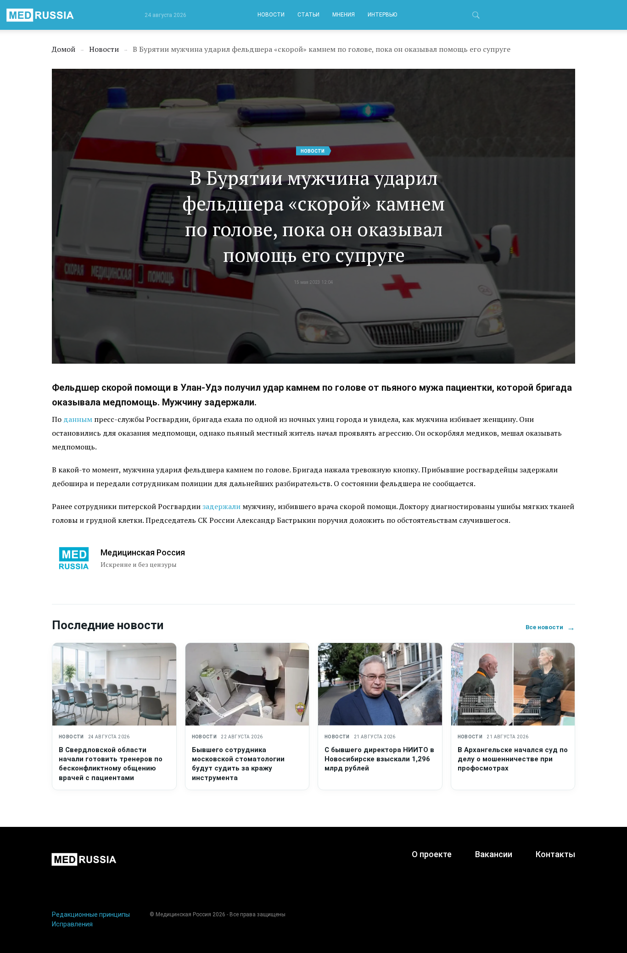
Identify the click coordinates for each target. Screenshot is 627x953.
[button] (476, 16)
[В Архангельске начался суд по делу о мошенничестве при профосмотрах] (513, 684)
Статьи (308, 14)
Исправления (72, 924)
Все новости (550, 627)
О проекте (432, 854)
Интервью (382, 14)
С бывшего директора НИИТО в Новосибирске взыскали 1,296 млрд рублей (379, 759)
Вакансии (493, 854)
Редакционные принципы (91, 914)
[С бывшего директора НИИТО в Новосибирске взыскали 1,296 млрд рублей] (380, 684)
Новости (271, 14)
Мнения (343, 14)
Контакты (555, 854)
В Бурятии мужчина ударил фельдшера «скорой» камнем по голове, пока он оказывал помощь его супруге (313, 216)
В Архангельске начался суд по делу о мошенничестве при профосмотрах (513, 759)
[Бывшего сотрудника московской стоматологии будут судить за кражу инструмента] (247, 684)
